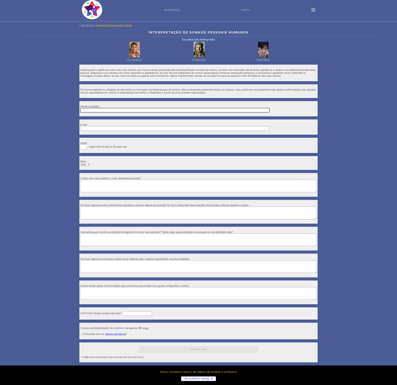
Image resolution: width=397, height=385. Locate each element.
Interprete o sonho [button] (198, 349)
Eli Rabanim (199, 60)
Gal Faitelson (134, 60)
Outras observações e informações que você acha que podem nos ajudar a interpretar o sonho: (134, 285)
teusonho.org (171, 9)
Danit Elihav (263, 60)
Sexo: (83, 161)
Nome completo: (90, 106)
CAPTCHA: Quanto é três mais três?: (101, 313)
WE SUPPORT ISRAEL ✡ (198, 378)
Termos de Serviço (115, 334)
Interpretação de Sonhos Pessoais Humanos (198, 32)
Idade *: (84, 143)
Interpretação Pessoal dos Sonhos (114, 25)
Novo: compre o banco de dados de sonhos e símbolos (198, 372)
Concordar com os (104, 334)
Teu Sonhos (87, 25)
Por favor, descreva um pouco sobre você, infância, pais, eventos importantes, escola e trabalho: (135, 258)
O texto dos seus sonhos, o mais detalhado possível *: (111, 178)
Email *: (84, 124)
